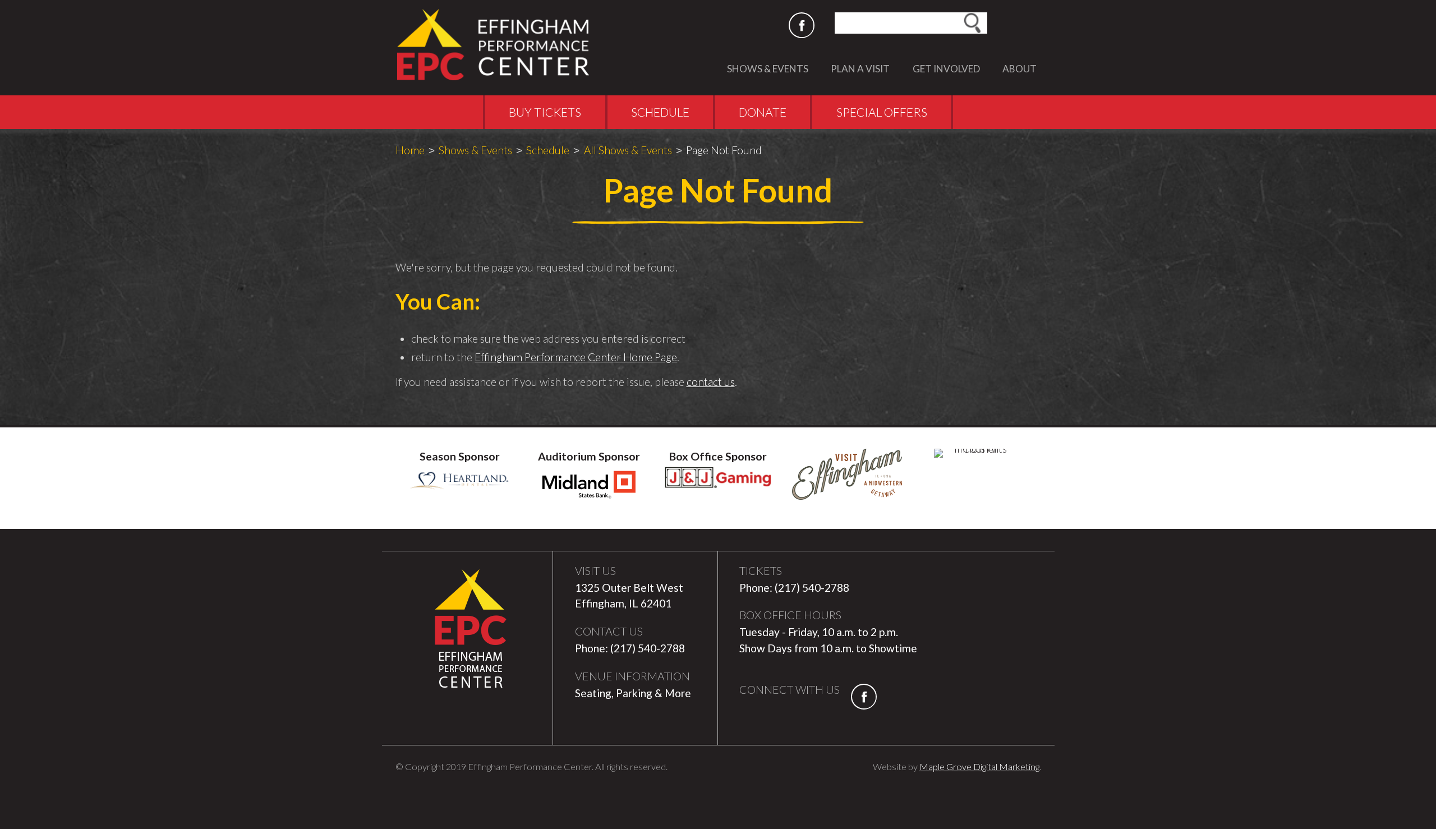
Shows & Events (767, 69)
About (1019, 69)
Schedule (660, 112)
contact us (711, 381)
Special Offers (881, 112)
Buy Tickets (545, 112)
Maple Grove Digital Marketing (979, 766)
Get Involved (946, 69)
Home (410, 150)
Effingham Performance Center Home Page (576, 357)
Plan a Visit (860, 69)
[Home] (498, 45)
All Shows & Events (628, 150)
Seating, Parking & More (633, 693)
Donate (762, 112)
